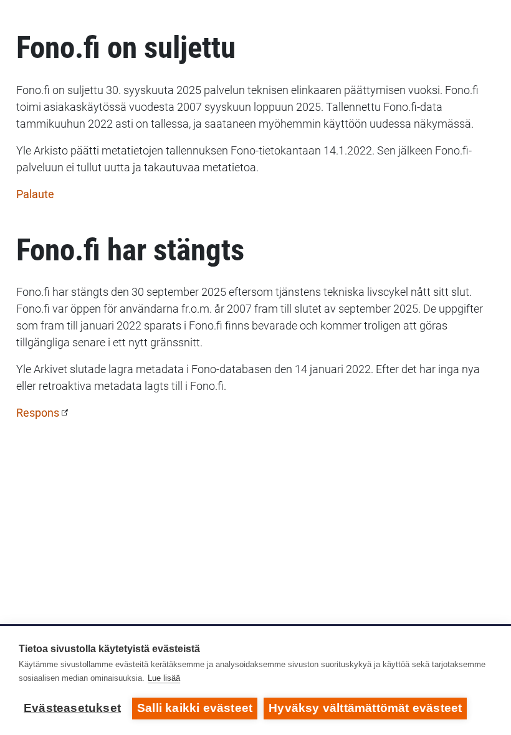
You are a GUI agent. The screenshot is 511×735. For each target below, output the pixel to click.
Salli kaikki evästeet (194, 707)
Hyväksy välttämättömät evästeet (365, 707)
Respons (37, 412)
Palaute (35, 194)
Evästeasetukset (72, 707)
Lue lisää (164, 678)
